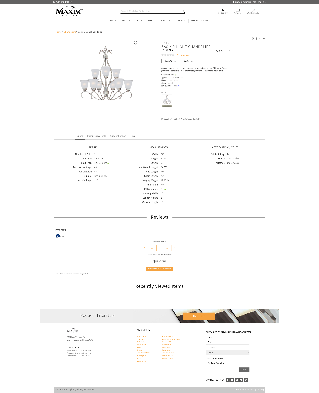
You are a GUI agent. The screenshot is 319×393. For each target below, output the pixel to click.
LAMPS (137, 21)
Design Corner (141, 361)
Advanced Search (167, 336)
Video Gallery (166, 347)
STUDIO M (262, 2)
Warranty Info (141, 356)
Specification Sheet (171, 119)
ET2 (254, 2)
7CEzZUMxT (218, 358)
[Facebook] (228, 379)
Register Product (167, 358)
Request (199, 316)
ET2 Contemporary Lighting (171, 339)
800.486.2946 (86, 353)
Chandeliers (70, 31)
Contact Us (140, 358)
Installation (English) (191, 119)
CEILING (111, 21)
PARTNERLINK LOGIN (63, 2)
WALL (124, 21)
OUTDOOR (179, 21)
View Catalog (141, 339)
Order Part (140, 342)
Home (58, 31)
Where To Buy (141, 336)
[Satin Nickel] (167, 101)
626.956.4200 (86, 350)
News (139, 347)
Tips (132, 136)
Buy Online (188, 61)
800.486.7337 (86, 356)
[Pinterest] (246, 379)
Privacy (139, 350)
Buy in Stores (170, 61)
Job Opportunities (168, 353)
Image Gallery (166, 345)
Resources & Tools (96, 136)
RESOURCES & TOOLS (200, 21)
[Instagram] (237, 379)
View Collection (118, 136)
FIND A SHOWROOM (242, 2)
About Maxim (141, 345)
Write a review (185, 55)
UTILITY (163, 21)
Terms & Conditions (143, 353)
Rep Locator (166, 350)
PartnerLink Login (167, 356)
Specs (80, 136)
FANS (150, 21)
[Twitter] (241, 379)
